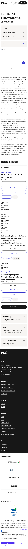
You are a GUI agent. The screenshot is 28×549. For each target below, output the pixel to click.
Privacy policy (23, 529)
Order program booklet (7, 434)
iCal (13, 192)
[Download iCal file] (24, 32)
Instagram (4, 444)
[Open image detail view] (23, 62)
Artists (3, 406)
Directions (4, 393)
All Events (12, 307)
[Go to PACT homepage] (5, 3)
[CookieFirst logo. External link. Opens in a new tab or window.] (1, 531)
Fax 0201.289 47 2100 (7, 387)
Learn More (13, 183)
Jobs (2, 419)
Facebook (4, 447)
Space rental (5, 422)
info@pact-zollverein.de (8, 390)
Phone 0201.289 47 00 (7, 384)
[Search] (13, 2)
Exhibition (16, 258)
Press (2, 416)
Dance (15, 197)
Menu (21, 3)
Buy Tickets (13, 187)
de (17, 3)
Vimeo (3, 450)
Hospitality (4, 431)
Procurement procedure (8, 428)
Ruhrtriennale (6, 197)
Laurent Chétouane (11, 16)
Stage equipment (6, 425)
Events (3, 403)
